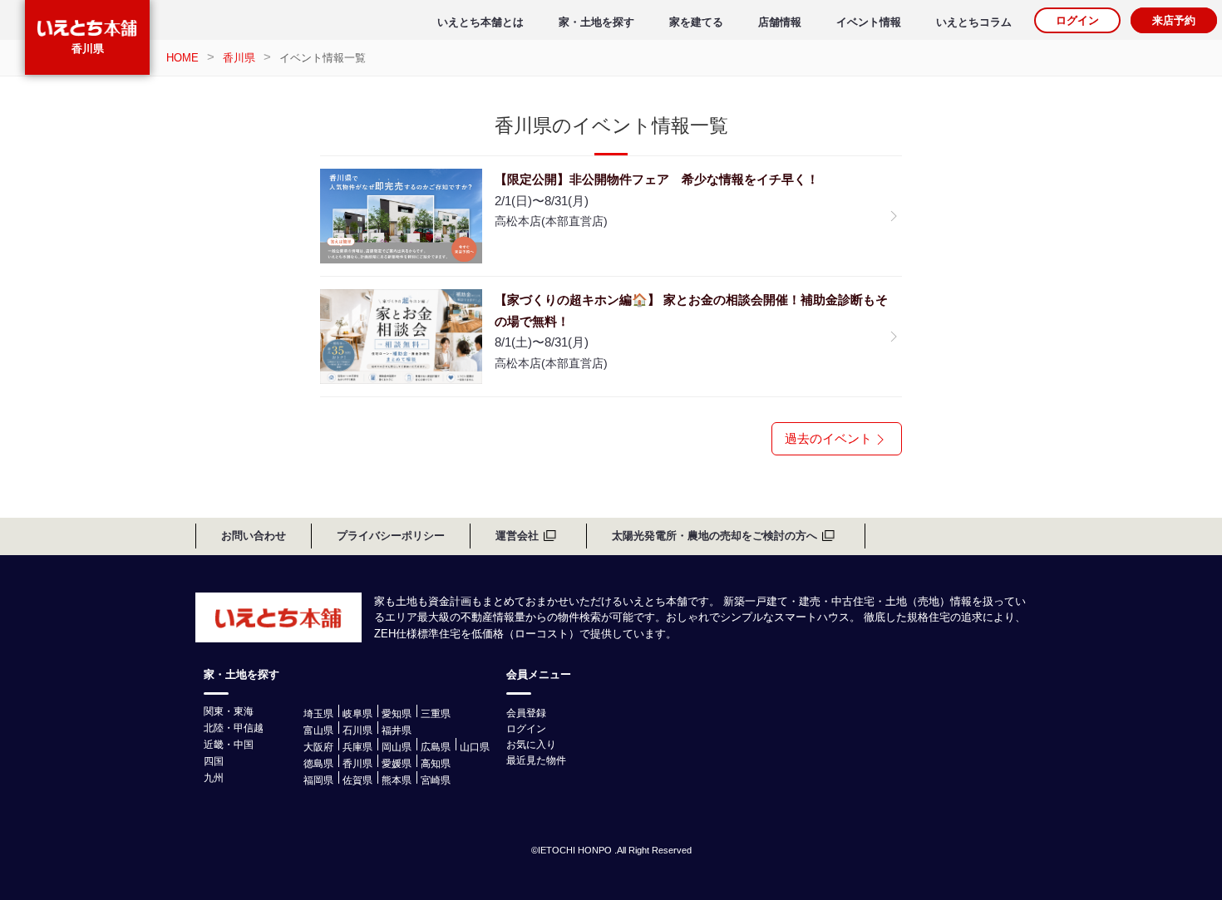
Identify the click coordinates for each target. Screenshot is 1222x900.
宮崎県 (436, 780)
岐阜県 (357, 714)
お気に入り (531, 744)
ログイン (1077, 20)
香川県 (87, 48)
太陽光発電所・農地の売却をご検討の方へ (714, 535)
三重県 (436, 714)
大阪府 (318, 747)
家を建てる (696, 22)
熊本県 (396, 780)
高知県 (436, 764)
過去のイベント (828, 438)
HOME (182, 58)
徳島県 (318, 764)
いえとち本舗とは (480, 22)
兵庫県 (357, 747)
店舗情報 (779, 22)
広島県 (436, 747)
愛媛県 (396, 764)
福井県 (396, 730)
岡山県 (396, 747)
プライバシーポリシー (391, 535)
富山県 (318, 730)
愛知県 (396, 714)
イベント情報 (868, 22)
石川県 (357, 730)
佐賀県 (357, 780)
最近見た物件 (536, 760)
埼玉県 (318, 714)
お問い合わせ (253, 535)
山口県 (475, 747)
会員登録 (526, 713)
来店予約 (1173, 20)
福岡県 (318, 780)
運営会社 (517, 535)
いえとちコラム (974, 22)
